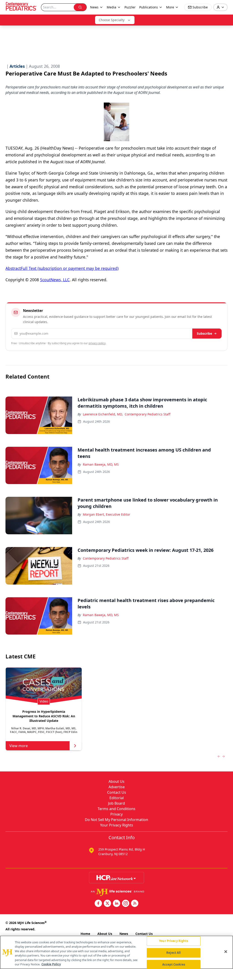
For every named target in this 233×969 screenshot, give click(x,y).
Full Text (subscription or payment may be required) (70, 268)
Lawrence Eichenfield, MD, (103, 414)
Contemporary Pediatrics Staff (147, 414)
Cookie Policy (51, 964)
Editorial (116, 797)
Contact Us (116, 792)
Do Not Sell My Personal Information (116, 819)
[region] (116, 952)
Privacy (116, 814)
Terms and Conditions (116, 808)
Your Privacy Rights (116, 825)
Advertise (117, 786)
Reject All (173, 953)
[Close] (226, 952)
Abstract (13, 268)
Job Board (116, 803)
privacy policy (97, 343)
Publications (148, 7)
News (123, 933)
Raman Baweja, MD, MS (101, 464)
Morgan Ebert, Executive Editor (106, 514)
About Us (116, 781)
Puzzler (130, 7)
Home (85, 933)
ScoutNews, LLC (55, 279)
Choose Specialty (111, 20)
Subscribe (204, 333)
